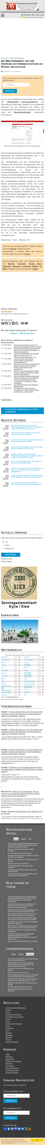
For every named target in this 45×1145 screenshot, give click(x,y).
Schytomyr (4, 673)
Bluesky (11, 264)
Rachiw (3, 662)
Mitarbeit (9, 1033)
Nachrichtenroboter (12, 1070)
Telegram (16, 266)
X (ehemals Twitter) (29, 266)
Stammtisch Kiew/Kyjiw (13, 1014)
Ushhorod (26, 657)
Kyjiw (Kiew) (4, 657)
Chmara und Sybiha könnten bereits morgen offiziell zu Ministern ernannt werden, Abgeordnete (26, 372)
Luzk (2, 667)
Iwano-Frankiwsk (28, 659)
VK (40, 266)
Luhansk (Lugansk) (6, 692)
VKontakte (13, 323)
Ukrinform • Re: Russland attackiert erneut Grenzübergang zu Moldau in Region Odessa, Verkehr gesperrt (22, 769)
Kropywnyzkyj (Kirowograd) (28, 676)
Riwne (25, 667)
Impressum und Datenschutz (15, 1008)
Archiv (8, 1021)
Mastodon (7, 266)
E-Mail (35, 269)
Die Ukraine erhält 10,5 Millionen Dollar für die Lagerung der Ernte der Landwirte (25, 433)
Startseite (4, 58)
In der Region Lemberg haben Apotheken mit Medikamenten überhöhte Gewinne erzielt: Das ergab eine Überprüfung (23, 845)
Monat (16, 839)
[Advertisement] (22, 35)
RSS (5, 269)
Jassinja (26, 662)
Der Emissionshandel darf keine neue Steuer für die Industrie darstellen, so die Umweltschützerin (27, 350)
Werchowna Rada (28, 333)
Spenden (9, 1037)
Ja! (6, 542)
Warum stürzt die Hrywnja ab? (18, 863)
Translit (8, 1019)
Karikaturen (10, 1028)
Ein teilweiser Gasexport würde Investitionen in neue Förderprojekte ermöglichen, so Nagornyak (26, 390)
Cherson (3, 684)
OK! (37, 1140)
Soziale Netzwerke (12, 1072)
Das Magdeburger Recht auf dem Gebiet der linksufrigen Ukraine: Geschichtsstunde (23, 975)
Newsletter (9, 1035)
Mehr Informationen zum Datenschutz (25, 1143)
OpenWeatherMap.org (13, 697)
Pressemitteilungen (12, 1068)
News (12, 1128)
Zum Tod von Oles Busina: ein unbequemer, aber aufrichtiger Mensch (23, 959)
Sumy (25, 678)
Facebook (21, 264)
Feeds (8, 1026)
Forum (27, 254)
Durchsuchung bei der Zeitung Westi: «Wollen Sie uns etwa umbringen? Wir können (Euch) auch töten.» (21, 964)
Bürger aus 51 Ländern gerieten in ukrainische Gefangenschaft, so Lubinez (28, 346)
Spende (13, 249)
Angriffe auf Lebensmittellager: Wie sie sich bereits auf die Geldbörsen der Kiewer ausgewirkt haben (27, 476)
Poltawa (3, 678)
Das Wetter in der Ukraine (14, 1017)
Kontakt (8, 1010)
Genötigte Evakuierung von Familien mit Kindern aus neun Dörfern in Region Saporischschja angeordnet (21, 905)
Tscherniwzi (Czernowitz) (27, 665)
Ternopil (3, 665)
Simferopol (27, 692)
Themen (8, 1039)
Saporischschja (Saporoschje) (28, 686)
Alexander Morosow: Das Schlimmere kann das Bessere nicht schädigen (23, 874)
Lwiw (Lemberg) (5, 659)
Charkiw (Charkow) (29, 684)
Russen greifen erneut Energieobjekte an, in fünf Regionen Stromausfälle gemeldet (23, 910)
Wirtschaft (9, 1057)
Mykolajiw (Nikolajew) (29, 681)
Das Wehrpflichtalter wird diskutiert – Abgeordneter (26, 385)
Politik (8, 1054)
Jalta (25, 695)
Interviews (9, 1063)
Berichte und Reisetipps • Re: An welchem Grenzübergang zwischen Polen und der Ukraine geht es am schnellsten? (20, 794)
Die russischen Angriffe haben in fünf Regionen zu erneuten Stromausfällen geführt (27, 462)
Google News (35, 264)
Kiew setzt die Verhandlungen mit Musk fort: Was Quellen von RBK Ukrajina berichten (26, 447)
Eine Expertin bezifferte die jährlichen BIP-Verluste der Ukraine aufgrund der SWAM (27, 440)
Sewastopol (4, 695)
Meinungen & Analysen (13, 1061)
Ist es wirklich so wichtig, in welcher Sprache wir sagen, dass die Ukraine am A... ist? (23, 979)
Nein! (7, 545)
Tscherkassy (4, 676)
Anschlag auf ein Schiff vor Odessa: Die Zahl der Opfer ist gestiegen (23, 856)
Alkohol (14, 333)
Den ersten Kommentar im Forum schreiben (21, 410)
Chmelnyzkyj (4, 670)
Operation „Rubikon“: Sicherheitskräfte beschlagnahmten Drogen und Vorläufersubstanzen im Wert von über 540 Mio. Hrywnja (27, 455)
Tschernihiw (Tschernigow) (28, 673)
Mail (26, 323)
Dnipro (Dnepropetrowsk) (6, 689)
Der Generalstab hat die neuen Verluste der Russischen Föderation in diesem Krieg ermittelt (26, 483)
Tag (30, 839)
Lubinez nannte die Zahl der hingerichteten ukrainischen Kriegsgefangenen (23, 360)
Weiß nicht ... (10, 548)
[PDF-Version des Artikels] (22, 323)
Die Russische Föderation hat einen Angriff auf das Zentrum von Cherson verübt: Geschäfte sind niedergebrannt (27, 470)
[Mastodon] (15, 1128)
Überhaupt (30, 954)
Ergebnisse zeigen (6, 558)
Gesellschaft (10, 1059)
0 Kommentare (17, 71)
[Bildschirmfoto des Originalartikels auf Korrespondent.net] (22, 132)
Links (7, 1030)
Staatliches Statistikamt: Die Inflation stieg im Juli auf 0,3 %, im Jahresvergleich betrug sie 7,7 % (26, 355)
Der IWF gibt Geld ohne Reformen (19, 853)
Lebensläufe (10, 1066)
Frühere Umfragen (6, 561)
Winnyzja (26, 670)
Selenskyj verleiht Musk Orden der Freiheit (22, 941)
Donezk (26, 689)
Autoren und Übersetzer (14, 1024)
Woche (23, 839)
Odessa (3, 681)
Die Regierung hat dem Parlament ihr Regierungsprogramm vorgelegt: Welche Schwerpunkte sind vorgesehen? (27, 366)
